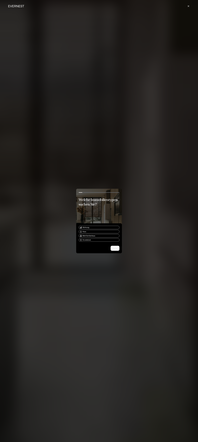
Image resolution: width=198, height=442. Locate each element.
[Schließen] (188, 6)
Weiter (115, 248)
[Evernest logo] (16, 6)
